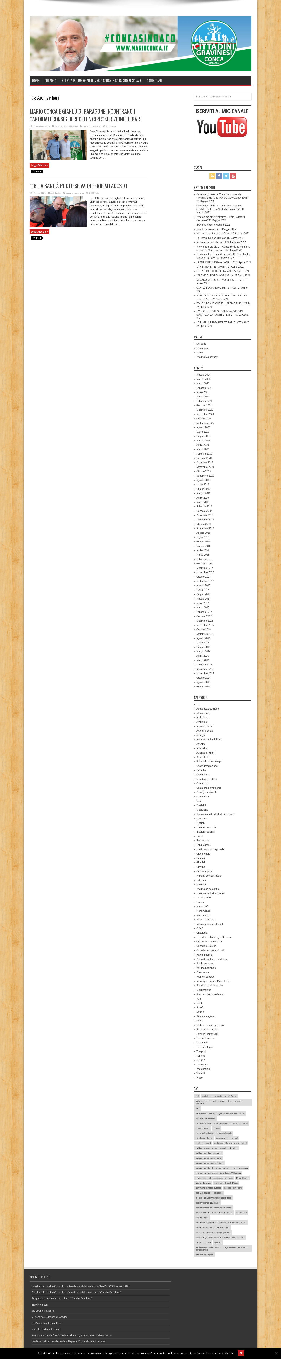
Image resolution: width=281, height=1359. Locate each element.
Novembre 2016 (205, 625)
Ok (241, 1353)
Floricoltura (202, 840)
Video (199, 1077)
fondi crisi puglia (240, 1168)
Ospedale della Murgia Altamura (213, 937)
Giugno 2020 (203, 436)
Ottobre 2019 (203, 471)
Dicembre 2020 (204, 409)
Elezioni (58, 126)
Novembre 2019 (205, 466)
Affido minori (203, 713)
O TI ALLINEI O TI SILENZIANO (214, 271)
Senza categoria (205, 1016)
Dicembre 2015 (204, 669)
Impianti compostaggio (208, 875)
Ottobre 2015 (203, 677)
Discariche (202, 809)
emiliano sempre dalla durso (208, 1158)
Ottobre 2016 (203, 629)
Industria (201, 880)
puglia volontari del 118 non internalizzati (214, 1213)
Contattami (154, 80)
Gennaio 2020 (204, 458)
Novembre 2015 (205, 673)
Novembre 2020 (205, 414)
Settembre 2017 (205, 581)
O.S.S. (200, 928)
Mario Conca (203, 910)
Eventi (199, 836)
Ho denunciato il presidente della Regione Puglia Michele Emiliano (68, 1341)
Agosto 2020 (203, 427)
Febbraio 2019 (204, 506)
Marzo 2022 (202, 383)
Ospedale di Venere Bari (209, 941)
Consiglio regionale (206, 792)
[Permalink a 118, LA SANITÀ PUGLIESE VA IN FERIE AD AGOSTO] (58, 225)
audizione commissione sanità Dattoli (219, 1096)
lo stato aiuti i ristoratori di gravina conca (214, 1178)
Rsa (198, 998)
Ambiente (201, 721)
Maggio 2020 (203, 440)
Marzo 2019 (202, 502)
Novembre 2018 (205, 519)
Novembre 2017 (205, 572)
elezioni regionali (203, 1143)
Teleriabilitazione (205, 1038)
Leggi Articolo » (39, 165)
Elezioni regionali (70, 126)
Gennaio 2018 (204, 563)
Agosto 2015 (203, 682)
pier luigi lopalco (203, 1193)
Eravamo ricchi (204, 224)
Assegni (200, 735)
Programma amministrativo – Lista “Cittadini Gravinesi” (62, 1298)
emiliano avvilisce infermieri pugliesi (230, 1143)
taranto (217, 1242)
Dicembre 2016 (204, 620)
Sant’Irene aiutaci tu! (207, 229)
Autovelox (201, 748)
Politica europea (205, 963)
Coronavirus (203, 796)
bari (197, 1108)
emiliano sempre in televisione (209, 1163)
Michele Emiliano (205, 919)
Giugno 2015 (203, 686)
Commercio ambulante (208, 787)
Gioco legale (203, 853)
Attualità (200, 743)
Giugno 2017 (203, 594)
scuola (208, 1242)
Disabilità (201, 805)
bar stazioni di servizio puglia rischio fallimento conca (220, 1113)
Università (201, 1064)
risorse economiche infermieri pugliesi (213, 1232)
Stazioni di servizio (206, 1029)
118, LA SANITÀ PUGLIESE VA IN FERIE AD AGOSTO (78, 186)
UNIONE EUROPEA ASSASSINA (215, 275)
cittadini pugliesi (203, 1128)
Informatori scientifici (207, 888)
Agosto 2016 (203, 638)
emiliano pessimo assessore (209, 1153)
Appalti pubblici (204, 726)
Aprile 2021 (202, 392)
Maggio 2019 (203, 493)
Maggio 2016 (203, 651)
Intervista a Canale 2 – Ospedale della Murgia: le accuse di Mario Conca (72, 1335)
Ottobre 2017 (203, 576)
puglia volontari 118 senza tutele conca (213, 1208)
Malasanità (202, 906)
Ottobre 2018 (203, 524)
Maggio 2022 (203, 379)
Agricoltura (202, 717)
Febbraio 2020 (204, 453)
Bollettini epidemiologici (209, 761)
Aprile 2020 (202, 445)
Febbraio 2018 (204, 559)
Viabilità (200, 1073)
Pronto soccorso (205, 976)
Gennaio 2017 (204, 616)
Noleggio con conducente (210, 924)
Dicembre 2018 (204, 515)
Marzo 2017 (202, 607)
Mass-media (203, 915)
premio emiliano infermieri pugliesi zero (213, 1198)
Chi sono (50, 80)
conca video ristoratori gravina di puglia (214, 1133)
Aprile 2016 (202, 655)
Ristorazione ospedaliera (209, 994)
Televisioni (202, 1042)
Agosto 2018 (203, 532)
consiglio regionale (204, 1138)
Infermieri (201, 884)
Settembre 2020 (205, 423)
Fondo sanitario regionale (210, 849)
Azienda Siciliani (205, 752)
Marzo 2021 (202, 396)
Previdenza (202, 972)
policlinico (218, 1193)
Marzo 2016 (202, 660)
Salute (199, 1003)
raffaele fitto (241, 1213)
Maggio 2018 (203, 546)
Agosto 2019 (203, 480)
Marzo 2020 (202, 449)
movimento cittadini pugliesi (208, 1188)
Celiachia (201, 770)
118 (52, 193)
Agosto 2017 (203, 585)
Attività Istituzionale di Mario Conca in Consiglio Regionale (101, 80)
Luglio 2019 (202, 484)
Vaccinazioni (203, 1069)
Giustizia (201, 862)
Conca (217, 1128)
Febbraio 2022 (204, 387)
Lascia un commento (92, 126)
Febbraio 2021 (204, 401)
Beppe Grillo (203, 757)
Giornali (200, 858)
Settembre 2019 (205, 475)
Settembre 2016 (205, 633)
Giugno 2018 (203, 541)
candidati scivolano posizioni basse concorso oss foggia (222, 1123)
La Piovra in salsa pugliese (211, 237)
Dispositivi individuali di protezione (215, 814)
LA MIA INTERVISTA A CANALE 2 (215, 262)
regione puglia (202, 1218)
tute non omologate (204, 1255)
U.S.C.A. (201, 1060)
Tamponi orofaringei (207, 1033)
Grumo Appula (204, 871)
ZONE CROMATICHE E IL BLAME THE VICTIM (223, 303)
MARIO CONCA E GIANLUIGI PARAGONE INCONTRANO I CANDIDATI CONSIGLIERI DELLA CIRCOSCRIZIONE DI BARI (85, 115)
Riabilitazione (203, 989)
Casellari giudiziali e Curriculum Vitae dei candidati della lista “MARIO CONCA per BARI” (80, 1286)
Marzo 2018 (202, 554)
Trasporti (201, 1051)
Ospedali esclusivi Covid (210, 950)
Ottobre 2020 (203, 418)
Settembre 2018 (205, 528)
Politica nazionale (206, 967)
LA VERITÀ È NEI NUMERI (211, 266)
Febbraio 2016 (204, 664)
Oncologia (201, 932)
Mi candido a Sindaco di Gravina (214, 233)
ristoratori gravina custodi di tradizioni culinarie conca (220, 1237)
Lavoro (200, 902)
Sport (199, 1020)
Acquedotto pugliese (207, 708)
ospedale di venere (233, 1188)
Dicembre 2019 (204, 462)
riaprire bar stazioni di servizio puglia (212, 1227)
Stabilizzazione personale (210, 1025)
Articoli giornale (204, 730)
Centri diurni (203, 774)
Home (35, 80)
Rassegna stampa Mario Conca (213, 981)
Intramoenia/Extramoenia (210, 893)
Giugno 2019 (203, 488)
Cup (198, 801)
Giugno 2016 (203, 647)
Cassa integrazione (207, 765)
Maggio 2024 (203, 374)
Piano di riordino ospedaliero (211, 959)
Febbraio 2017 (204, 611)
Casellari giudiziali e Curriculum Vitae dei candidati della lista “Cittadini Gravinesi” (76, 1292)
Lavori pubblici (204, 897)
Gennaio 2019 (204, 510)
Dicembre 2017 (204, 568)
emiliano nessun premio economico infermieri (216, 1148)
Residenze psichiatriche (209, 985)
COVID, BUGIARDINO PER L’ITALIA (216, 287)
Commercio (202, 783)
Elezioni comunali (206, 827)
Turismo (200, 1055)
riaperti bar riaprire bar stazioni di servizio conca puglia (221, 1222)
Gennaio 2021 (204, 405)
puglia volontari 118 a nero (208, 1203)
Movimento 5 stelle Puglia (226, 1183)
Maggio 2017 (203, 598)
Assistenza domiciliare (208, 739)
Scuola (200, 1011)
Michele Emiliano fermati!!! (211, 242)
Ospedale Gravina (206, 946)
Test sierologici (204, 1047)
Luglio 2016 (202, 642)
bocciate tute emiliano (205, 1118)
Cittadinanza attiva (206, 779)
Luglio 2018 (202, 537)
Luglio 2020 (202, 431)
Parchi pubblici (204, 954)
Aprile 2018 (202, 550)
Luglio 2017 (202, 589)
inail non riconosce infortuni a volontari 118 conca (218, 1173)
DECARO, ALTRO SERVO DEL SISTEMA (219, 279)
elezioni (234, 1138)
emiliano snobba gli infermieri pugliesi (212, 1168)
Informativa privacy (207, 356)
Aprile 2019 (202, 497)
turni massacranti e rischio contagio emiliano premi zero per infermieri (221, 1248)
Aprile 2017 (202, 603)
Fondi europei (203, 844)
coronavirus (221, 1138)
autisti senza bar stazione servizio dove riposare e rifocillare (219, 1102)
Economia (201, 818)
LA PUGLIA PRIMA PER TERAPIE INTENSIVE (222, 322)
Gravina (200, 866)
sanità (198, 1242)
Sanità (58, 193)
